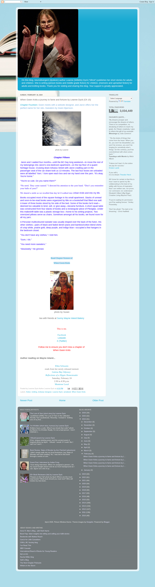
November (88, 425)
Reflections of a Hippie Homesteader (62, 375)
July (85, 438)
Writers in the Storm (27, 566)
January (87, 470)
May (86, 444)
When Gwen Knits (62, 263)
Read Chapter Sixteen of (62, 258)
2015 (84, 500)
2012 (84, 509)
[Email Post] (68, 388)
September (88, 431)
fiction (28, 392)
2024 (84, 419)
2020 (84, 484)
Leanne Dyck (58, 392)
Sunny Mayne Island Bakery (70, 318)
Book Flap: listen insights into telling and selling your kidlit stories (44, 534)
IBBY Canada (25, 548)
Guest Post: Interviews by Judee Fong (44, 462)
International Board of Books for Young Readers (38, 551)
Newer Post (26, 400)
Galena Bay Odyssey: (62, 372)
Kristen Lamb (114, 168)
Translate (127, 101)
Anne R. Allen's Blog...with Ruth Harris (34, 531)
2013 (84, 506)
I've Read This (25, 545)
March (86, 450)
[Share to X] (77, 388)
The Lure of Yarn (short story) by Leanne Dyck (48, 413)
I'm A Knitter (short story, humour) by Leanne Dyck (49, 426)
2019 (84, 487)
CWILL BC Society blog (29, 542)
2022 (84, 477)
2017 (84, 493)
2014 (84, 503)
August (87, 435)
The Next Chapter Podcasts (30, 563)
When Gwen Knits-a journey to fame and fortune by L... (104, 456)
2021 (84, 480)
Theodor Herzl (125, 175)
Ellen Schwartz (61, 366)
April (86, 447)
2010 (84, 516)
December (88, 422)
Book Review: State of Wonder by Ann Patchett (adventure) (52, 450)
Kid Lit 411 (24, 554)
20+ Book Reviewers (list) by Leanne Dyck (46, 475)
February (87, 454)
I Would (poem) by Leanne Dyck (42, 438)
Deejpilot (90, 522)
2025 (84, 416)
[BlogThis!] (75, 388)
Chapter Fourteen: (29, 105)
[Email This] (73, 388)
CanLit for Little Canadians (30, 539)
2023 (84, 474)
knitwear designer (45, 392)
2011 (84, 512)
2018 (84, 490)
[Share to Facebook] (80, 388)
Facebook (62, 335)
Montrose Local (62, 384)
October (87, 428)
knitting (34, 392)
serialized (67, 392)
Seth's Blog (24, 560)
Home (62, 400)
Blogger (107, 522)
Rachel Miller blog (27, 557)
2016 (84, 496)
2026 (84, 413)
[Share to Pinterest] (82, 388)
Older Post (98, 400)
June (86, 441)
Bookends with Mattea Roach (31, 537)
